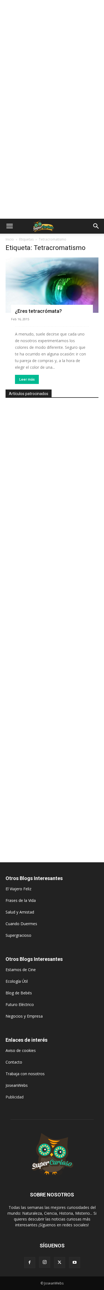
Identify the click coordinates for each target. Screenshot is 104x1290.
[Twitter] (59, 1262)
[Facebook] (29, 1262)
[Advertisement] (52, 55)
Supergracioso (18, 935)
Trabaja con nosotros (25, 1073)
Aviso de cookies (21, 1050)
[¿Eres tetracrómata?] (52, 285)
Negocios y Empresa (24, 1016)
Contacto (14, 1062)
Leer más (27, 379)
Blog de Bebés (19, 992)
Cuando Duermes (21, 923)
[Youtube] (74, 1262)
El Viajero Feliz (18, 888)
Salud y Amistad (20, 912)
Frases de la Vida (21, 900)
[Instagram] (44, 1262)
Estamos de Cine (21, 969)
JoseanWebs (17, 1085)
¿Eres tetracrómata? (38, 311)
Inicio (10, 239)
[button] (9, 226)
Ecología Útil (17, 981)
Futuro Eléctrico (20, 1004)
